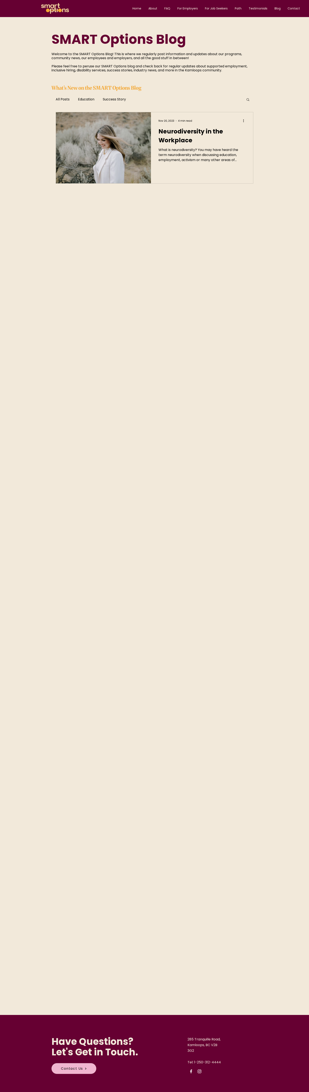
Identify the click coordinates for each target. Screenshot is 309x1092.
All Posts (63, 99)
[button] (248, 100)
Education (86, 99)
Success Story (114, 99)
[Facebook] (191, 1071)
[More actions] (244, 120)
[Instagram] (199, 1071)
